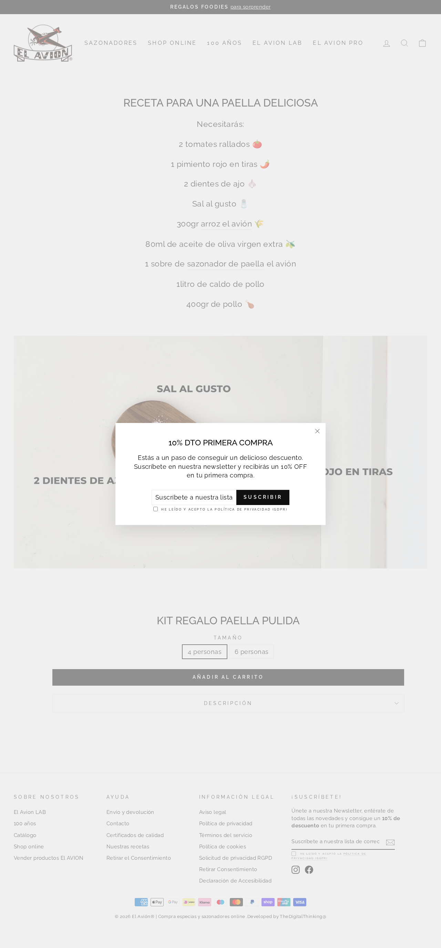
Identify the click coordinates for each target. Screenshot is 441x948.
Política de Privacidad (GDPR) (251, 509)
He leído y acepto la (224, 509)
